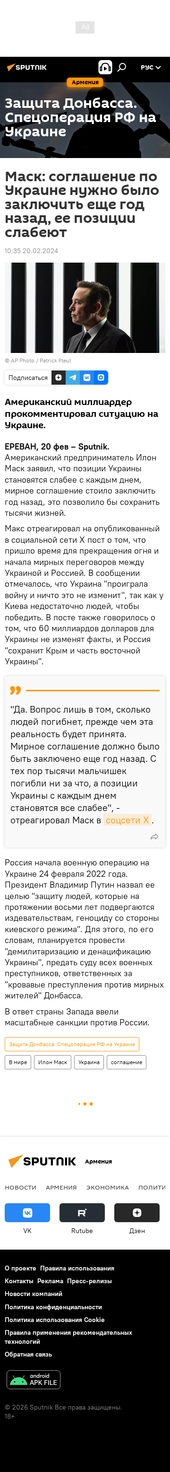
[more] (154, 836)
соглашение (126, 1062)
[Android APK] (33, 1381)
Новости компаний (33, 1293)
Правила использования (77, 1268)
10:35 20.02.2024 (31, 251)
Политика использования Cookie (55, 1319)
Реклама (50, 1281)
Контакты (19, 1281)
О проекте (20, 1268)
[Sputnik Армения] (28, 71)
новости (20, 1187)
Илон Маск (52, 1062)
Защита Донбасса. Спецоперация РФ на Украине (72, 1044)
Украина (89, 1062)
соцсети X (127, 820)
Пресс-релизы (89, 1281)
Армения (61, 1187)
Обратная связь (28, 1354)
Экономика (107, 1187)
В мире (18, 1062)
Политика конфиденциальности (53, 1307)
